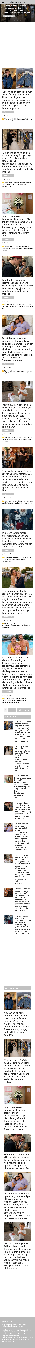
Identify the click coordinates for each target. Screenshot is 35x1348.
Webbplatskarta (18, 1327)
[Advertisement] (17, 48)
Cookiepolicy (17, 1325)
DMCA (25, 1325)
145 (19, 710)
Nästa (27, 710)
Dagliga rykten (8, 112)
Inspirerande (7, 691)
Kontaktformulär (7, 1327)
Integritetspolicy (7, 1325)
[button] (14, 20)
